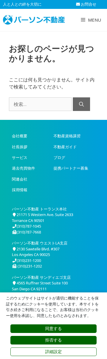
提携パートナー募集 (71, 168)
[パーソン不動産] (34, 20)
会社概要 (19, 136)
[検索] (81, 104)
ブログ (59, 157)
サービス (19, 157)
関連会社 (19, 179)
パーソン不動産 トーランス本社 (39, 209)
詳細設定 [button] (53, 351)
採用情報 (19, 189)
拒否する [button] (53, 340)
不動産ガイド (65, 146)
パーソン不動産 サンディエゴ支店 (41, 277)
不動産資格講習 (67, 136)
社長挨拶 (19, 146)
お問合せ (88, 4)
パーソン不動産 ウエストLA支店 (39, 243)
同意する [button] (53, 328)
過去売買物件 (23, 168)
